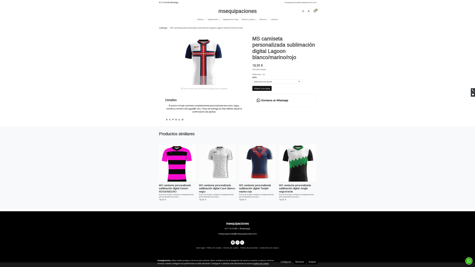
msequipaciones (237, 11)
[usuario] (308, 11)
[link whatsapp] (242, 242)
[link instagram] (237, 242)
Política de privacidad (249, 247)
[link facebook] (233, 242)
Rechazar (299, 261)
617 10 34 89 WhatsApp (168, 2)
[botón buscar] (303, 11)
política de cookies (261, 263)
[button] (201, 19)
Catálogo (163, 27)
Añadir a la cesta (262, 88)
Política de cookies (214, 247)
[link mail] (473, 94)
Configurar (286, 261)
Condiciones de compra (269, 247)
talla (254, 77)
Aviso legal (200, 247)
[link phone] (473, 90)
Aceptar (312, 261)
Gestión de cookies (231, 247)
